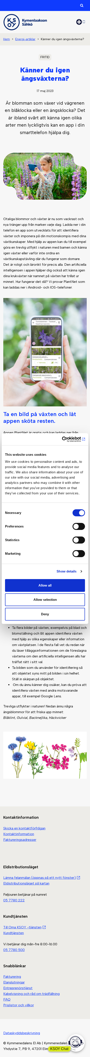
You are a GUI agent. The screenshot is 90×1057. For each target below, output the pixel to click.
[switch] (79, 526)
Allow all (45, 585)
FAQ (6, 1000)
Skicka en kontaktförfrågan (24, 828)
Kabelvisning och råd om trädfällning (31, 994)
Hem (6, 39)
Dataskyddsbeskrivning (21, 1033)
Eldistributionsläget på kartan (26, 883)
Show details (66, 571)
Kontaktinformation (18, 834)
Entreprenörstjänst (18, 988)
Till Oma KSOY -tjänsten (22, 927)
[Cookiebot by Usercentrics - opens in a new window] (66, 439)
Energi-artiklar (25, 39)
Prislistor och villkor (18, 1005)
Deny (45, 614)
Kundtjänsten (13, 933)
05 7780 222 (14, 900)
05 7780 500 (14, 950)
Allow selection (45, 599)
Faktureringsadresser (19, 840)
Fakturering (12, 977)
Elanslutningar (14, 982)
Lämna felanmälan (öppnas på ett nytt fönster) (39, 878)
